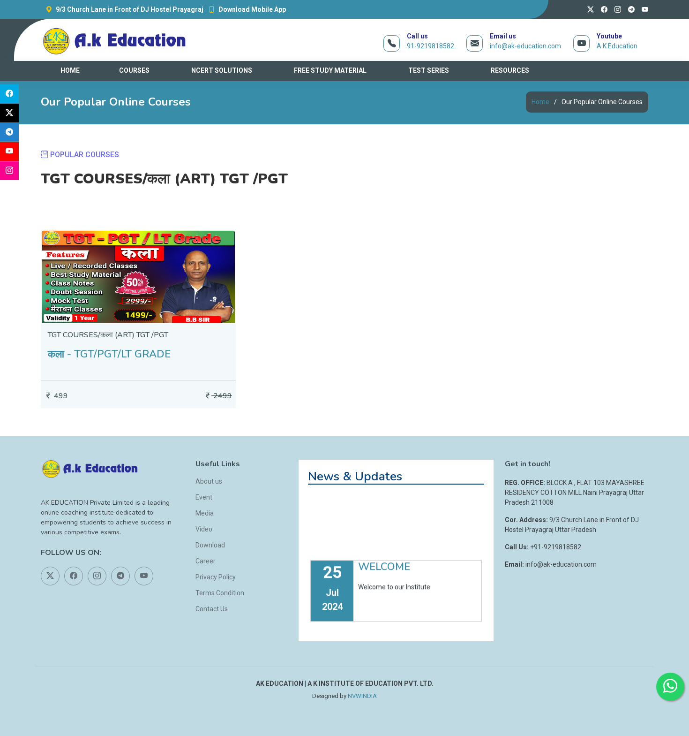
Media (204, 513)
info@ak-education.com (525, 46)
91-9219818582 (430, 46)
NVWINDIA (362, 695)
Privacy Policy (215, 577)
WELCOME (384, 553)
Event (203, 497)
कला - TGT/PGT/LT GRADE (109, 354)
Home (540, 102)
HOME (70, 70)
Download (210, 545)
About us (208, 481)
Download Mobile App (251, 9)
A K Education (617, 46)
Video (203, 529)
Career (205, 561)
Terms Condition (219, 593)
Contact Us (211, 609)
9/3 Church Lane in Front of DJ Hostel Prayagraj (128, 9)
